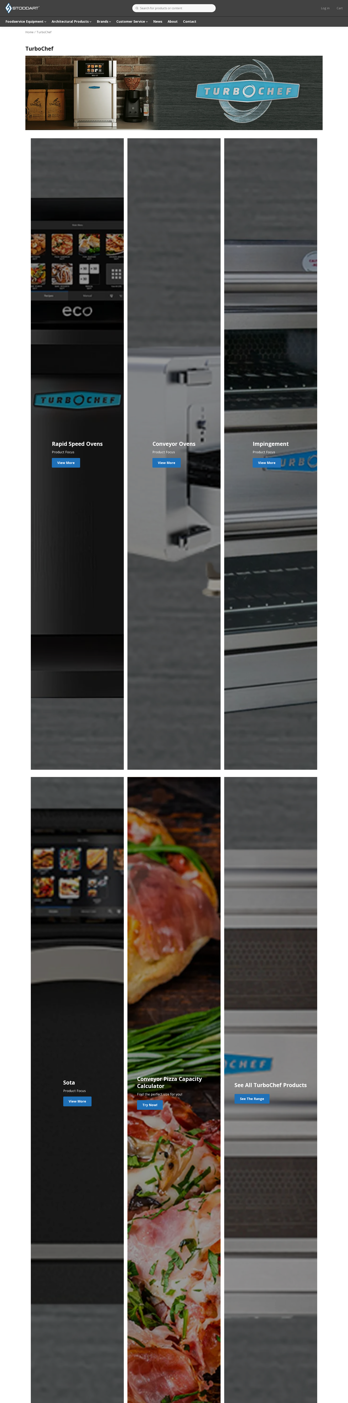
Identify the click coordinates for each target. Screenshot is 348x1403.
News (157, 21)
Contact (189, 21)
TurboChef (43, 32)
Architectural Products (70, 21)
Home (29, 32)
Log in (325, 8)
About (173, 21)
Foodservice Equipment (24, 21)
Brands (102, 21)
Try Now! (149, 1105)
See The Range (252, 1099)
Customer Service (130, 21)
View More (66, 463)
